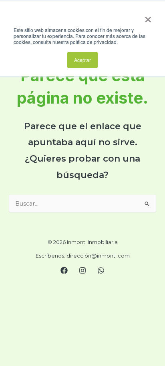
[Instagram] (82, 270)
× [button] (147, 17)
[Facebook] (64, 270)
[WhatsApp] (101, 270)
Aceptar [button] (82, 59)
